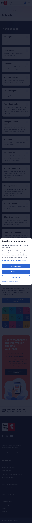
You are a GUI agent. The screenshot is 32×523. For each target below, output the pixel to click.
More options (16, 277)
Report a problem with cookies (10, 282)
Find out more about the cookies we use (14, 260)
